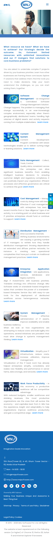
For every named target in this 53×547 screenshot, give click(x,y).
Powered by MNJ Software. (13, 492)
